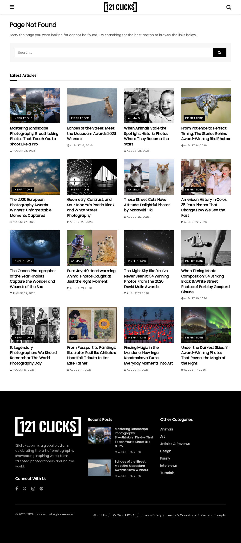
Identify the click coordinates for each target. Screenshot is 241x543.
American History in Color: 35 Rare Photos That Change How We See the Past (204, 207)
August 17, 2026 (80, 370)
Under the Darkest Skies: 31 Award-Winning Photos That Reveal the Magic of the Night (205, 355)
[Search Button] (228, 7)
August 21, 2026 (80, 288)
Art (73, 337)
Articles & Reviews (175, 443)
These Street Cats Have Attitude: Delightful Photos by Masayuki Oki (147, 205)
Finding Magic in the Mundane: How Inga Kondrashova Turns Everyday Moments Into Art (148, 355)
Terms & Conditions (181, 515)
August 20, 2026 (195, 298)
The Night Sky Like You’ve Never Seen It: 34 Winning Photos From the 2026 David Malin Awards (146, 278)
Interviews (168, 465)
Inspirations (23, 118)
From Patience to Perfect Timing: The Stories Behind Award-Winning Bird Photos (205, 133)
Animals (134, 118)
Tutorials (167, 473)
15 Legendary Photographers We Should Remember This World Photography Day (33, 355)
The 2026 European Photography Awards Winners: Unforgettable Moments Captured (31, 207)
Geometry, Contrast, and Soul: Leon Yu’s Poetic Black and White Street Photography (91, 207)
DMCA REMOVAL (124, 515)
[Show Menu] (12, 7)
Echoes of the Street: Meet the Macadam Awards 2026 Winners (91, 133)
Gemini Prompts (213, 515)
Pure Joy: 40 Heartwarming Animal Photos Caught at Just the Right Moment (91, 276)
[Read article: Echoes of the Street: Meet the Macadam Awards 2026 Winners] (92, 105)
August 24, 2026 (195, 145)
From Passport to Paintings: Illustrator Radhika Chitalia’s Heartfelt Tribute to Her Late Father (91, 355)
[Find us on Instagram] (33, 489)
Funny (165, 458)
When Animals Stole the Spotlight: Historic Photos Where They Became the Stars (146, 136)
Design (165, 451)
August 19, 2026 (23, 370)
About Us (100, 515)
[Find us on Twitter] (24, 489)
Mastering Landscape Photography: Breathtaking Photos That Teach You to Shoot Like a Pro (34, 136)
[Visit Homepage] (120, 7)
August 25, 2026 (24, 150)
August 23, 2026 (81, 222)
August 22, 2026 (138, 217)
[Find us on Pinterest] (41, 489)
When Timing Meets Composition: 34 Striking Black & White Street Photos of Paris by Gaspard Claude (205, 281)
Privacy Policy (151, 515)
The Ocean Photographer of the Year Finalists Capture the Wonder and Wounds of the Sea (33, 278)
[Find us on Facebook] (16, 489)
